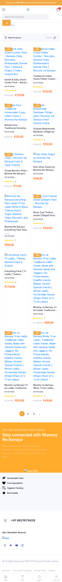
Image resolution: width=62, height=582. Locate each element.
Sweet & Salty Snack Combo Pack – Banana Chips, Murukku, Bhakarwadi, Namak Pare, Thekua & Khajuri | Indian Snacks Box (16, 81)
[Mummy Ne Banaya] (31, 9)
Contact (51, 570)
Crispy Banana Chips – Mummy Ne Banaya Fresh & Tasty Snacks (16, 172)
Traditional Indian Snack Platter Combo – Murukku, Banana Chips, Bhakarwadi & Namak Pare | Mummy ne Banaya (45, 77)
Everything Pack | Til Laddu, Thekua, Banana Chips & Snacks (15, 273)
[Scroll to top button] (57, 570)
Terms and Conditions (22, 570)
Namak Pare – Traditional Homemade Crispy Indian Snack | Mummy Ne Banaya (16, 126)
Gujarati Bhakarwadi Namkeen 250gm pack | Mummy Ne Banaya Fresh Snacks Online (45, 130)
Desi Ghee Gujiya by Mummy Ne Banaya (44, 168)
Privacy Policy (40, 570)
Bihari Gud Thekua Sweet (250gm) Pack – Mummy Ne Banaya (44, 214)
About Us (6, 570)
